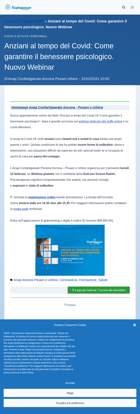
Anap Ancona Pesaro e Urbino (36, 280)
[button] (134, 325)
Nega (70, 392)
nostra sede (20, 208)
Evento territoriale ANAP (24, 21)
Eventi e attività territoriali (25, 36)
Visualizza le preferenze (70, 403)
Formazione (87, 280)
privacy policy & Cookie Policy (18, 372)
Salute (103, 280)
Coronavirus (68, 280)
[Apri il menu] (132, 7)
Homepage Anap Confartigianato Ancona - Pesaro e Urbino (57, 107)
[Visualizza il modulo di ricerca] (123, 7)
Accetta (70, 382)
